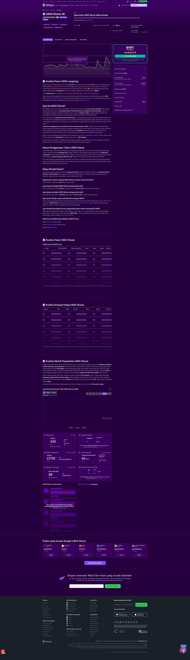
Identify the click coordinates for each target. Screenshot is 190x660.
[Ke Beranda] (44, 10)
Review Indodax (93, 609)
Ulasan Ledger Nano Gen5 (72, 635)
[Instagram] (131, 622)
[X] (115, 622)
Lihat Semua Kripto (95, 563)
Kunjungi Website (106, 452)
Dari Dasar (54, 227)
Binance (52, 98)
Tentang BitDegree (94, 617)
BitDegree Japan (94, 631)
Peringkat (52, 10)
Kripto (46, 10)
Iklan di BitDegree (94, 627)
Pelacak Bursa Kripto (90, 98)
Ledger (81, 100)
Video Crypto (46, 613)
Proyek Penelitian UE (95, 623)
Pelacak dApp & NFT (47, 635)
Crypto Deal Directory (82, 203)
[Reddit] (134, 622)
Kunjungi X (72, 435)
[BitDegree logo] (47, 641)
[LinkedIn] (126, 622)
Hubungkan (143, 1)
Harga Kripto (45, 633)
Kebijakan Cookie (133, 652)
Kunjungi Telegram (70, 452)
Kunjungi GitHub (71, 467)
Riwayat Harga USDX (71, 39)
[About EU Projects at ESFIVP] (119, 630)
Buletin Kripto (46, 607)
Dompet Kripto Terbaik (48, 627)
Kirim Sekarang (101, 446)
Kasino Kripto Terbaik (47, 629)
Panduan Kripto (46, 609)
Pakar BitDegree (93, 619)
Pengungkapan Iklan (142, 652)
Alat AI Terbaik (46, 631)
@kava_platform (52, 395)
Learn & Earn (45, 602)
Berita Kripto (49, 222)
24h (117, 25)
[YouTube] (120, 622)
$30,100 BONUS (129, 56)
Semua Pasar (58, 39)
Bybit (48, 98)
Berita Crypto (46, 611)
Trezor (88, 100)
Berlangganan (141, 604)
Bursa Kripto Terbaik (47, 623)
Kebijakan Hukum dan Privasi (122, 652)
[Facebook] (123, 622)
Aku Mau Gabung (113, 586)
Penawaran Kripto (46, 615)
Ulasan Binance (93, 604)
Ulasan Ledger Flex (70, 631)
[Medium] (128, 622)
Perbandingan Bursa (47, 625)
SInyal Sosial (83, 39)
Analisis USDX (48, 39)
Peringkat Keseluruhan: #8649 (49, 17)
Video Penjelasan (52, 224)
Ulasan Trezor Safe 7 (71, 633)
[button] (101, 1)
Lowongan (92, 633)
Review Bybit (93, 602)
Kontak (91, 635)
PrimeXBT (59, 98)
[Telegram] (118, 622)
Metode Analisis (93, 621)
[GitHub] (136, 622)
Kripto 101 (45, 604)
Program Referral (94, 625)
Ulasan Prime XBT (94, 607)
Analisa (51, 555)
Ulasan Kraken (93, 611)
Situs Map (113, 652)
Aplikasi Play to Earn (47, 617)
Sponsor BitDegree (94, 629)
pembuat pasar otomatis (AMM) (93, 135)
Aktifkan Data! (89, 20)
